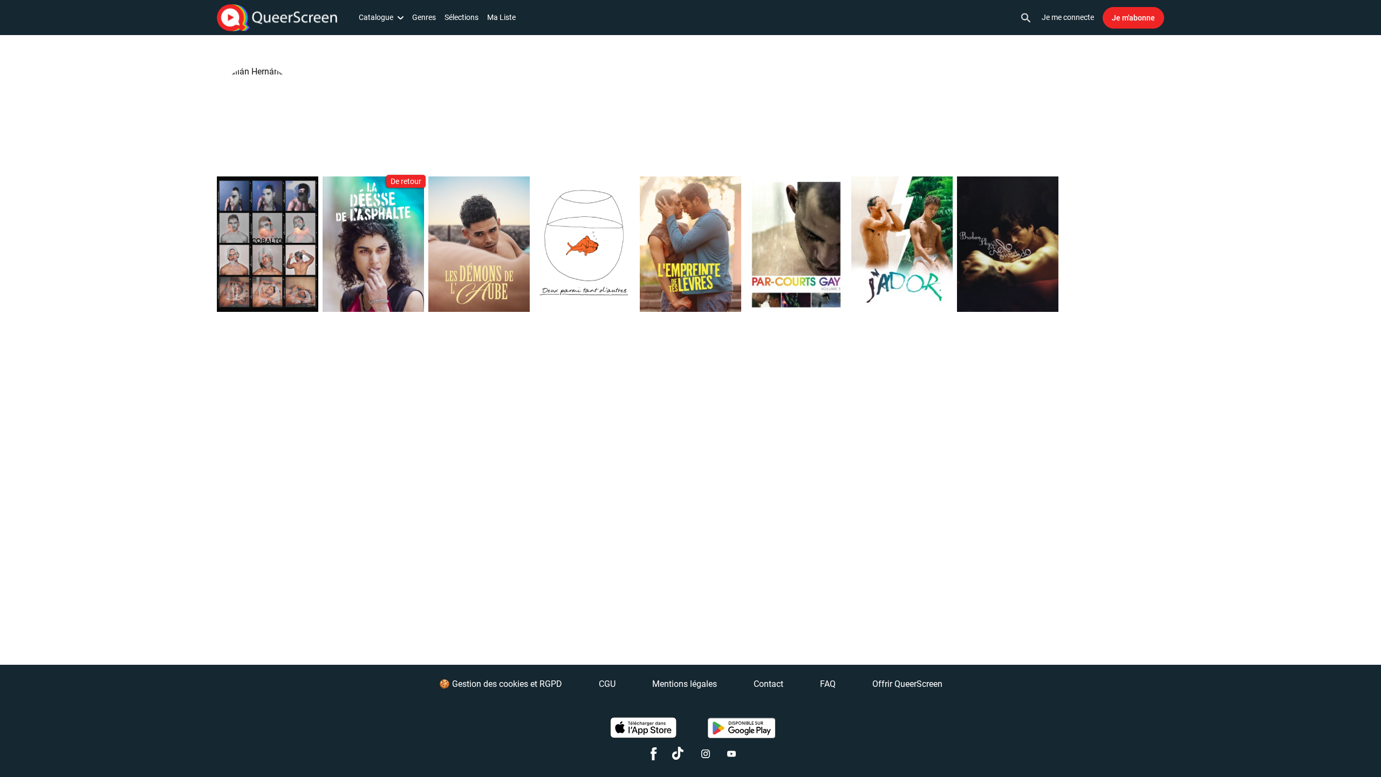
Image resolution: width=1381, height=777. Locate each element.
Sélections (461, 17)
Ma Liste (501, 17)
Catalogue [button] (376, 17)
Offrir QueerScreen (907, 684)
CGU (607, 684)
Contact (768, 684)
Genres (424, 17)
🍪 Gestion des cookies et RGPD (500, 684)
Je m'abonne (1133, 17)
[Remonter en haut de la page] (1331, 749)
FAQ (828, 684)
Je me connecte (1068, 17)
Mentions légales (684, 684)
